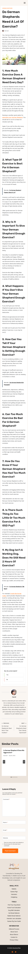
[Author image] (3, 31)
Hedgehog (14, 897)
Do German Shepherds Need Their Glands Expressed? (21, 728)
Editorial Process (14, 929)
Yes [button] (7, 674)
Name (5, 822)
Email (5, 830)
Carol (7, 30)
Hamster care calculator (14, 918)
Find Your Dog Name (14, 905)
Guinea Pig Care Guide (14, 921)
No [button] (7, 679)
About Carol (14, 932)
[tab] (12, 777)
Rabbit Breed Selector (14, 916)
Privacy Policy (14, 940)
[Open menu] (24, 2)
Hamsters (14, 894)
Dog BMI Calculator (14, 910)
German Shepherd (7, 8)
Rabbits (14, 889)
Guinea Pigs (14, 891)
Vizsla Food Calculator (14, 907)
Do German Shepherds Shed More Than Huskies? (7, 728)
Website (5, 838)
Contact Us (14, 937)
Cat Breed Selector (14, 913)
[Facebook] (12, 952)
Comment (6, 799)
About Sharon (14, 934)
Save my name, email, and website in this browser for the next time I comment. (14, 844)
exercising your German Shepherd (12, 117)
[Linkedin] (15, 952)
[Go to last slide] (4, 761)
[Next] (24, 761)
